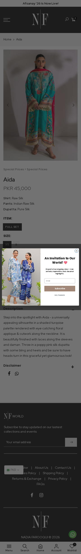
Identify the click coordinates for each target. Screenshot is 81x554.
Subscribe (60, 288)
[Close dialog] (76, 251)
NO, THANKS (60, 295)
